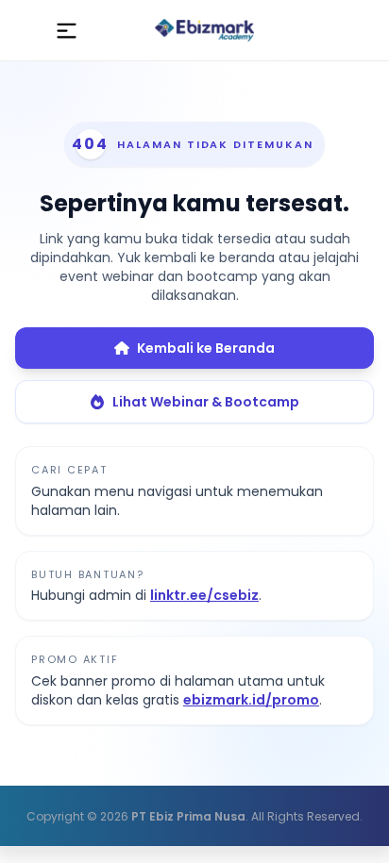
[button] (66, 30)
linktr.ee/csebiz (204, 595)
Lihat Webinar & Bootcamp (205, 401)
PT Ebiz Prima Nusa (188, 816)
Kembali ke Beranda (206, 348)
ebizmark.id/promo (251, 699)
